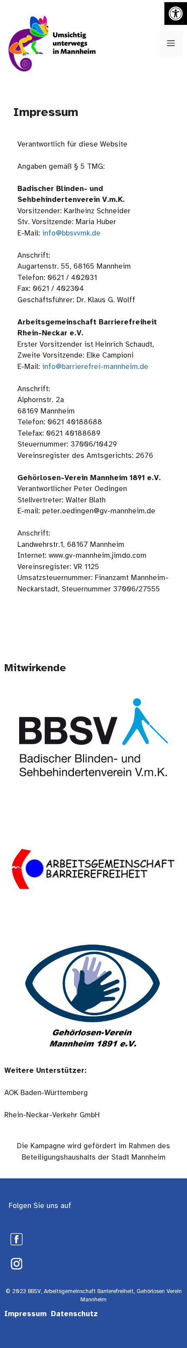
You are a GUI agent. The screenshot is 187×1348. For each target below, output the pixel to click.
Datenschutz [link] (74, 1313)
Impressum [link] (25, 1313)
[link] (175, 13)
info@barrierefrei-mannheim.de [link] (95, 366)
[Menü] (171, 44)
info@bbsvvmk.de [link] (71, 233)
